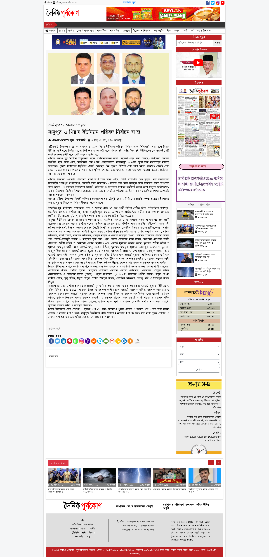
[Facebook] (51, 341)
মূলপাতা (52, 31)
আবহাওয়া (74, 528)
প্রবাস (176, 31)
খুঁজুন (217, 43)
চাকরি (184, 31)
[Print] (94, 341)
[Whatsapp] (75, 341)
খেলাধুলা (126, 31)
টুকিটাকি (75, 532)
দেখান (199, 370)
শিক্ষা (169, 31)
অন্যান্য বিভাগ (203, 31)
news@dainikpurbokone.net (140, 521)
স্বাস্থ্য (88, 536)
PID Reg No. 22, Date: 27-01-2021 (138, 529)
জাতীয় (71, 31)
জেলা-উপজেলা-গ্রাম (85, 31)
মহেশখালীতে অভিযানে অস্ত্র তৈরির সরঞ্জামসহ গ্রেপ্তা (205, 227)
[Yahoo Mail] (87, 341)
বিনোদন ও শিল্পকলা (142, 31)
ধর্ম (192, 31)
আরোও (198, 282)
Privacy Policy (130, 525)
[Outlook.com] (124, 341)
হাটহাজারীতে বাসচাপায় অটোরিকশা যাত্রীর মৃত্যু (204, 213)
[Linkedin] (63, 341)
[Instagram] (81, 341)
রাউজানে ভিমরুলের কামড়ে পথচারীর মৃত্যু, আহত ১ (205, 242)
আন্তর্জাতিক (102, 31)
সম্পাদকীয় (79, 536)
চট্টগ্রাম (62, 31)
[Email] (106, 341)
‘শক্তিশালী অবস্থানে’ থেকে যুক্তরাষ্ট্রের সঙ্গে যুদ (205, 256)
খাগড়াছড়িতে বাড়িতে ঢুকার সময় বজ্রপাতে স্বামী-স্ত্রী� (207, 270)
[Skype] (100, 341)
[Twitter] (57, 341)
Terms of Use (147, 525)
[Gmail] (112, 341)
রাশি (84, 532)
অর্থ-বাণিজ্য (114, 31)
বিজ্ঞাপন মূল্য (129, 3)
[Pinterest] (69, 341)
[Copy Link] (118, 341)
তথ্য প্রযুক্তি (158, 31)
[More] (130, 341)
